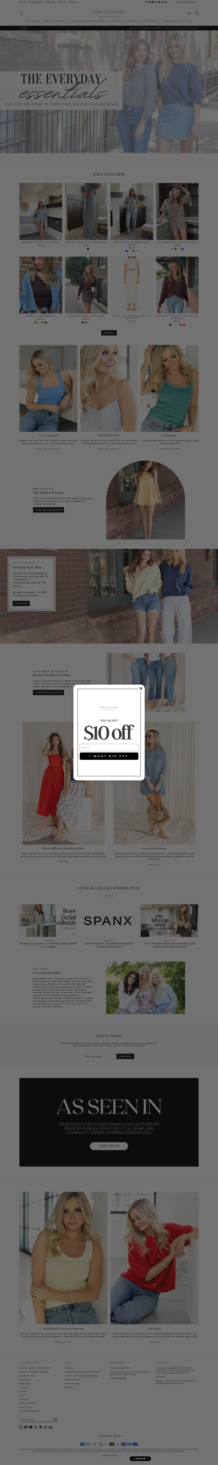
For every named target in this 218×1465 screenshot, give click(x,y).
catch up (140, 1458)
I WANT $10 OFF (109, 756)
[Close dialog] (140, 688)
